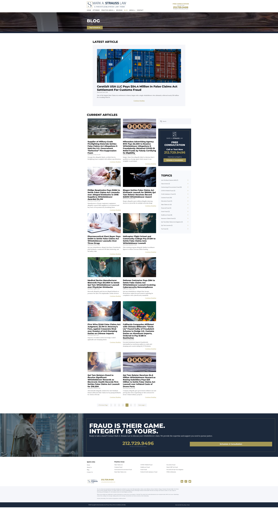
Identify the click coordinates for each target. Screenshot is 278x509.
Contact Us (90, 472)
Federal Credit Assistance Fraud (148, 472)
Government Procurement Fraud (123, 469)
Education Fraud (165, 201)
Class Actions (164, 183)
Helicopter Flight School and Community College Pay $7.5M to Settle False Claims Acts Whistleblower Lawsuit (139, 239)
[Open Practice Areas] (114, 10)
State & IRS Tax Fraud (172, 467)
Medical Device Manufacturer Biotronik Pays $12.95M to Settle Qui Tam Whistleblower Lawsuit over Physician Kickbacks (103, 283)
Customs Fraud (165, 197)
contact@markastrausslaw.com (108, 482)
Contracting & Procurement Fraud (170, 187)
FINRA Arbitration (171, 472)
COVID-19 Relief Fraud (167, 190)
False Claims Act (165, 204)
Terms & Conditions (117, 504)
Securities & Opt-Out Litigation (175, 469)
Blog (88, 469)
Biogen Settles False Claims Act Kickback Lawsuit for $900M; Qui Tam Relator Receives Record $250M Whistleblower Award (139, 193)
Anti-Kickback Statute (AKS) (168, 180)
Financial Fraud (165, 208)
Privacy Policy (109, 504)
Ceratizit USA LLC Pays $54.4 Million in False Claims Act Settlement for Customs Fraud (137, 88)
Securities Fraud (171, 464)
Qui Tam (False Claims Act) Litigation (171, 222)
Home (88, 24)
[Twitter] (190, 481)
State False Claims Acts (120, 472)
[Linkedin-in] (182, 481)
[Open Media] (134, 10)
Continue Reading (139, 101)
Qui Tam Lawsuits (166, 225)
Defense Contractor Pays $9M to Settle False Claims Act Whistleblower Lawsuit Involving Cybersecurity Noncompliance (139, 283)
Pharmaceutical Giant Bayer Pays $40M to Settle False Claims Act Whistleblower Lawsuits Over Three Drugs (104, 239)
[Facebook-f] (186, 481)
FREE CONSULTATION (181, 4)
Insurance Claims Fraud (167, 218)
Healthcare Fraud (145, 467)
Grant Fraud (164, 211)
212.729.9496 (180, 7)
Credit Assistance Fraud (167, 194)
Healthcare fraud (165, 215)
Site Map (124, 504)
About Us (89, 467)
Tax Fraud (164, 229)
